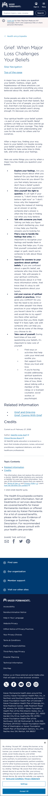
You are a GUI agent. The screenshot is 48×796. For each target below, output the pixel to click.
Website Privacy (10, 623)
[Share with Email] (6, 541)
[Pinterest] (28, 684)
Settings (24, 784)
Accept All (24, 791)
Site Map (7, 668)
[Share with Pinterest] (28, 541)
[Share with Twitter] (21, 541)
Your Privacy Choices (12, 635)
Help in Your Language (13, 618)
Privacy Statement (32, 779)
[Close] (45, 742)
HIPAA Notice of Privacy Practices (18, 629)
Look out (10, 21)
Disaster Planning (11, 657)
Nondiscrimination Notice (14, 612)
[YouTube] (20, 684)
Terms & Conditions (12, 640)
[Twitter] (5, 684)
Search (41, 13)
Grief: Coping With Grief (28, 415)
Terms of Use (12, 483)
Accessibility (9, 607)
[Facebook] (13, 684)
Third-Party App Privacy (14, 651)
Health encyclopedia (16, 36)
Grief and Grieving (24, 412)
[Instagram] (35, 684)
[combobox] (18, 13)
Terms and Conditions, (15, 779)
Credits (7, 470)
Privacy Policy (30, 483)
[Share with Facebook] (13, 541)
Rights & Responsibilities (14, 646)
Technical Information (13, 663)
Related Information (14, 467)
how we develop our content (16, 485)
